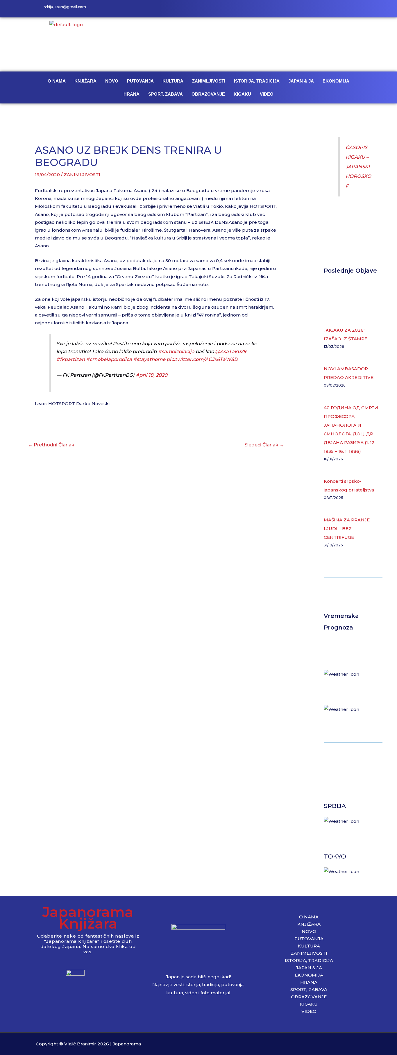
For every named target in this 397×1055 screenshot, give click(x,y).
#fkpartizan (70, 359)
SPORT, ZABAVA (165, 94)
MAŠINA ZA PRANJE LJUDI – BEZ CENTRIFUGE (347, 528)
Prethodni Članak (51, 445)
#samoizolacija (176, 351)
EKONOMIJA (336, 80)
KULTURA (172, 80)
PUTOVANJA (140, 80)
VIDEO (266, 94)
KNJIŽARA (85, 80)
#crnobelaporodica (109, 359)
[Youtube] (355, 9)
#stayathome (149, 359)
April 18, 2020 (151, 375)
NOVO (111, 80)
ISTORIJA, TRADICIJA (257, 80)
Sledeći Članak (264, 445)
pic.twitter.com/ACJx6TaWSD (202, 359)
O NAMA (57, 80)
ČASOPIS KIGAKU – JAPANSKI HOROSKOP (358, 166)
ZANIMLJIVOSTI (208, 80)
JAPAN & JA (301, 80)
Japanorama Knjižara (87, 917)
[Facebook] (329, 9)
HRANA (132, 94)
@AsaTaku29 (230, 351)
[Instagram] (342, 9)
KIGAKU (242, 94)
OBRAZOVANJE (208, 94)
